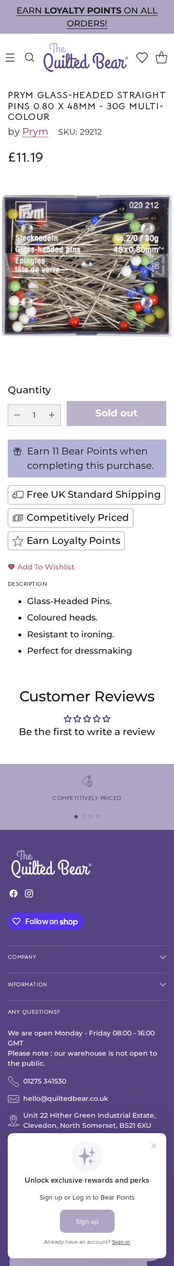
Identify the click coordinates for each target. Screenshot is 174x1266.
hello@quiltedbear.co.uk (65, 1098)
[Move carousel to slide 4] (98, 816)
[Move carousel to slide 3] (90, 816)
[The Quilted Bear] (85, 57)
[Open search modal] (29, 57)
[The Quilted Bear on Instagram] (29, 896)
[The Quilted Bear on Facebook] (13, 896)
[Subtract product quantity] (17, 415)
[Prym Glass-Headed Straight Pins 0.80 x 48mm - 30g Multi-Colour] (87, 265)
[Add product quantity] (51, 415)
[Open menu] (10, 57)
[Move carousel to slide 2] (83, 816)
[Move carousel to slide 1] (76, 816)
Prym (35, 131)
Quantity (29, 390)
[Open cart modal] (161, 57)
